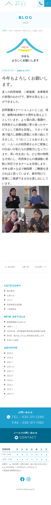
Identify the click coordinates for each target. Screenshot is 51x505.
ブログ (27, 70)
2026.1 (10, 362)
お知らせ (20, 70)
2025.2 (10, 384)
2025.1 (10, 389)
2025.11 (10, 371)
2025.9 (10, 375)
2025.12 (10, 366)
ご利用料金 (11, 309)
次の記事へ (39, 267)
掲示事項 (10, 291)
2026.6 (10, 353)
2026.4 (10, 357)
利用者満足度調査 (14, 304)
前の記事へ (12, 267)
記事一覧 (25, 267)
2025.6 (10, 380)
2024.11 (10, 393)
